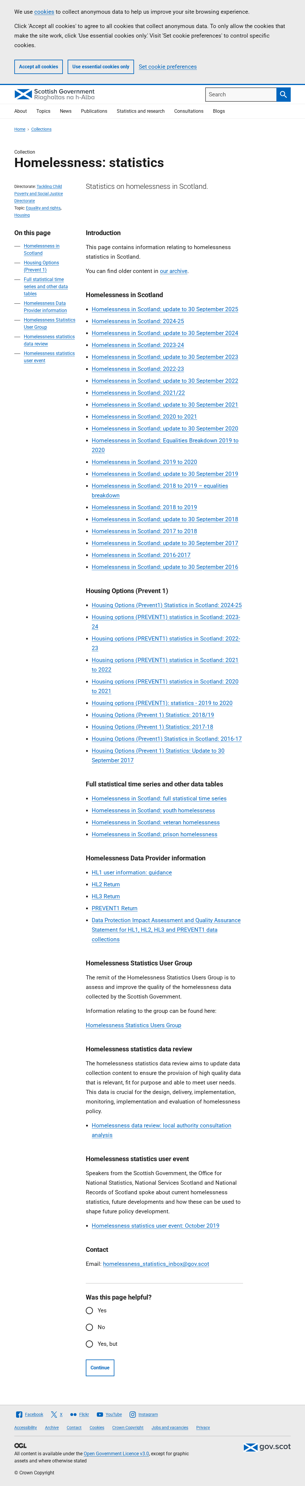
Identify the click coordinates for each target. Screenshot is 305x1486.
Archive (52, 1427)
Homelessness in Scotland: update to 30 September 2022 (165, 380)
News (65, 111)
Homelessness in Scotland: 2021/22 (138, 392)
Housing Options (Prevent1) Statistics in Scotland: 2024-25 (167, 605)
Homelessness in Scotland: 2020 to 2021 (144, 416)
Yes (102, 1310)
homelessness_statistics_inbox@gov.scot (156, 1263)
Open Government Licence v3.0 (116, 1453)
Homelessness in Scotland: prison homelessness (154, 834)
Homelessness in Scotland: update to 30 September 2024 (165, 333)
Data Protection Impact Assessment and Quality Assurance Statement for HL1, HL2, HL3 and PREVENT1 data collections (166, 930)
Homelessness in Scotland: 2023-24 (138, 345)
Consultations (188, 111)
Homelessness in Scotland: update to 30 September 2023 (165, 357)
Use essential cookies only (100, 67)
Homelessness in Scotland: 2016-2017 (141, 555)
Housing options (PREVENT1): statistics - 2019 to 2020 (162, 703)
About (20, 111)
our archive (173, 271)
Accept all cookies (38, 67)
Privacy (203, 1427)
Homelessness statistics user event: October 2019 (156, 1225)
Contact (74, 1427)
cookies (44, 11)
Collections (41, 129)
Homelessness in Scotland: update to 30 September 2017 (165, 543)
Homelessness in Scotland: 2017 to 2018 (144, 531)
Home (19, 129)
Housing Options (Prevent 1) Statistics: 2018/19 (153, 715)
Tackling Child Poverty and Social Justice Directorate (38, 193)
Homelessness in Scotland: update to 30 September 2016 (165, 567)
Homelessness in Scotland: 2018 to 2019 (144, 507)
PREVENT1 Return (115, 908)
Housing (22, 215)
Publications (94, 111)
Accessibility (25, 1427)
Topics (43, 111)
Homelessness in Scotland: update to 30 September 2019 (165, 473)
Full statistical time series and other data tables (46, 287)
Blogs (219, 111)
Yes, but (107, 1343)
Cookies (97, 1427)
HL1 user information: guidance (132, 872)
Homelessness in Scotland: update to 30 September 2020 (165, 428)
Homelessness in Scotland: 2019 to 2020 (144, 462)
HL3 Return (106, 896)
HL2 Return (106, 884)
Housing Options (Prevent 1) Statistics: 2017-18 (152, 726)
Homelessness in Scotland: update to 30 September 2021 (165, 404)
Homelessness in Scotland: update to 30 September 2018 (165, 519)
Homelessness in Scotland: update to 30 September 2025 (165, 309)
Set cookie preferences (168, 66)
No (101, 1327)
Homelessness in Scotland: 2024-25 (138, 321)
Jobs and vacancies (170, 1427)
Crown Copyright (128, 1427)
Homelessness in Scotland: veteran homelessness (156, 822)
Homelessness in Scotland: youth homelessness (153, 810)
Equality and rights (43, 208)
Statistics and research (141, 111)
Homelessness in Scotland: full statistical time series (159, 798)
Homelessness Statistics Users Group (133, 1025)
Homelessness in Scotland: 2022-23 (138, 368)
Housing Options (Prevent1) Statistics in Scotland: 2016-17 (167, 738)
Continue (100, 1368)
